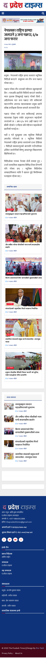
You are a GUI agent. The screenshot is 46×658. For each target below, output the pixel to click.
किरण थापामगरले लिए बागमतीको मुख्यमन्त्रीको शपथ (23, 278)
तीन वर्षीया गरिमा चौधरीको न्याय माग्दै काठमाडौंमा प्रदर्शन (22, 246)
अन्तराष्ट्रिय (10, 304)
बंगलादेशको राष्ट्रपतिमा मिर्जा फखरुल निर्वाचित (21, 308)
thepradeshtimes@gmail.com (19, 522)
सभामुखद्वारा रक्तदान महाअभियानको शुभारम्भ (21, 214)
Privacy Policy (7, 653)
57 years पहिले (12, 217)
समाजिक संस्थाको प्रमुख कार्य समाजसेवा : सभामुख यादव (22, 340)
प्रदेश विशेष (10, 210)
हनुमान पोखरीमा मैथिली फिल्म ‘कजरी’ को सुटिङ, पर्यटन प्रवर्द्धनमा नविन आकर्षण (22, 374)
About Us (18, 653)
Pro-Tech (40, 648)
